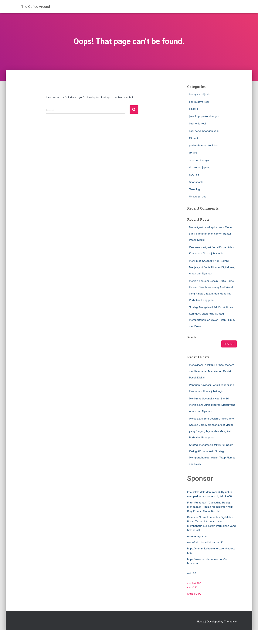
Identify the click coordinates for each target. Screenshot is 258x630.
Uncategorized (197, 196)
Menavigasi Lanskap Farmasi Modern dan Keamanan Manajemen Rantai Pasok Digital (211, 233)
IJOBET (193, 108)
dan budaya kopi (199, 101)
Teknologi (194, 189)
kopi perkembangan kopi (204, 130)
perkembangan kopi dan (203, 145)
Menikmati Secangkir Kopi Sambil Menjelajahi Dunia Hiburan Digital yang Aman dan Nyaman (212, 267)
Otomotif (194, 138)
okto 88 (191, 573)
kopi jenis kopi (197, 123)
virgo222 (192, 587)
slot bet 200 (194, 583)
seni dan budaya (199, 160)
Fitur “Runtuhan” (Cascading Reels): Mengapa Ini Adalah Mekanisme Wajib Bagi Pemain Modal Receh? (210, 507)
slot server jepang (199, 167)
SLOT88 (194, 174)
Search (191, 337)
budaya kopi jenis (199, 94)
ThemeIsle (230, 621)
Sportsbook (196, 181)
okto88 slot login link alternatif (204, 542)
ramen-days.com (197, 536)
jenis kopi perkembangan (204, 116)
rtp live (193, 152)
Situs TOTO (194, 593)
